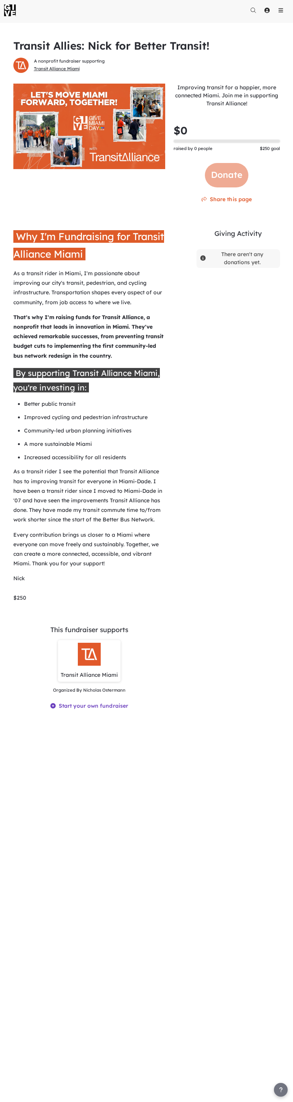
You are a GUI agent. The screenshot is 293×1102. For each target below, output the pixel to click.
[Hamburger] (281, 10)
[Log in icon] (267, 10)
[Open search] (253, 10)
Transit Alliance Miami (57, 68)
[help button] (281, 1090)
